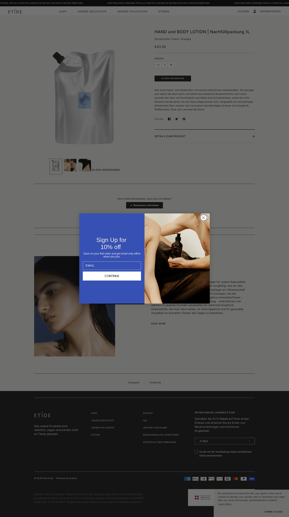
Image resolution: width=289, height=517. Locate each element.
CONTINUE (112, 276)
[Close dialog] (205, 218)
